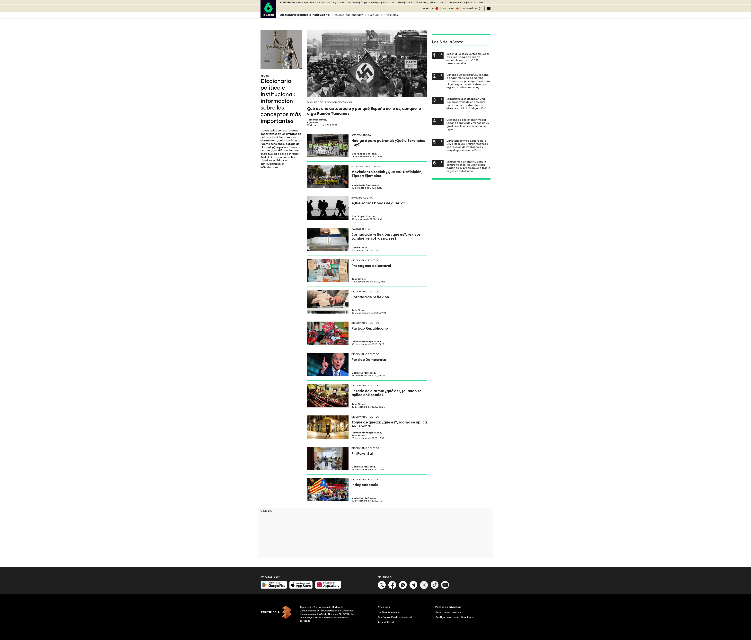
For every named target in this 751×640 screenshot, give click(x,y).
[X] (382, 588)
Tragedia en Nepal (370, 2)
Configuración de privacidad (395, 617)
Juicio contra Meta (393, 2)
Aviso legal (384, 607)
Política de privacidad (448, 607)
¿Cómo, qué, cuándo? (349, 15)
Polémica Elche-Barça (417, 2)
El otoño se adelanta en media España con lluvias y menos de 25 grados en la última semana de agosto (467, 124)
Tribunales (391, 15)
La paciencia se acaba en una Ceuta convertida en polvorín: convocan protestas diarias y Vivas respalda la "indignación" (466, 103)
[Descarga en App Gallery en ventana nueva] (328, 588)
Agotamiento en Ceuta (346, 2)
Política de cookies (389, 612)
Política (373, 15)
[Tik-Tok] (434, 588)
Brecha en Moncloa (320, 2)
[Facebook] (392, 588)
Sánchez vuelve (300, 2)
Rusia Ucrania (475, 2)
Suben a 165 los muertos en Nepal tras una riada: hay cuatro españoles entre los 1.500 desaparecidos (467, 58)
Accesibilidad (386, 622)
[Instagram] (424, 588)
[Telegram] (413, 588)
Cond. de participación (448, 612)
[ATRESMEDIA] (278, 615)
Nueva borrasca (439, 2)
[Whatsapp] (403, 588)
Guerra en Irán (458, 2)
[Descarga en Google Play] (274, 588)
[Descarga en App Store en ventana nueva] (301, 588)
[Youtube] (445, 588)
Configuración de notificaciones (454, 617)
